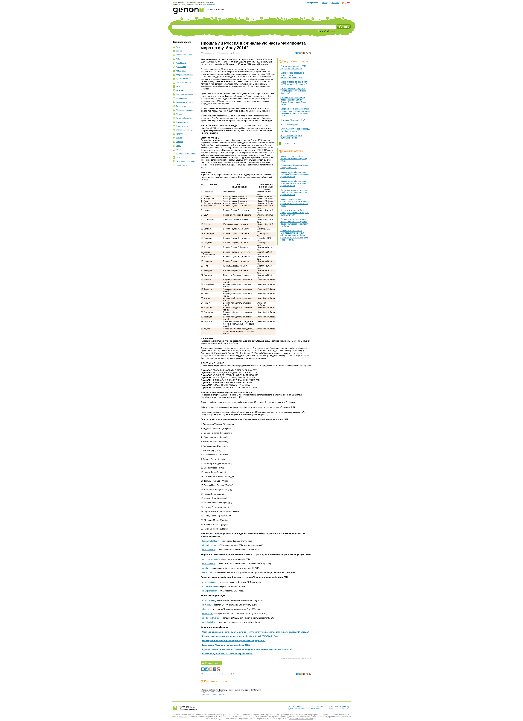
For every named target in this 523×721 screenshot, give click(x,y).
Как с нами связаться (338, 709)
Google (203, 694)
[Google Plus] (310, 53)
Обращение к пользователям (301, 719)
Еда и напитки (182, 78)
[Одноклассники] (301, 53)
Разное (179, 138)
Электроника (181, 165)
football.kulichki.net (210, 541)
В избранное (223, 53)
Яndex (208, 694)
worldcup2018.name (211, 559)
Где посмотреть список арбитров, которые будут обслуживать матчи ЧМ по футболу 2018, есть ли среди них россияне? (294, 235)
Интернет (180, 90)
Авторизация (312, 3)
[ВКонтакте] (295, 53)
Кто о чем (315, 709)
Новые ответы (182, 126)
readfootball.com (209, 572)
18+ (348, 3)
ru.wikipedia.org (209, 582)
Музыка (179, 114)
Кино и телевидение (184, 94)
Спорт (178, 150)
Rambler (214, 694)
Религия (179, 142)
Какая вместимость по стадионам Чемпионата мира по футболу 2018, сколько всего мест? (295, 202)
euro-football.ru (208, 549)
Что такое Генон (294, 706)
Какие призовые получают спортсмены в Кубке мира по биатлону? (294, 90)
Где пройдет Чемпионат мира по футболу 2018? (294, 166)
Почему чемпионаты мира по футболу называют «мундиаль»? (233, 640)
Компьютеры (181, 98)
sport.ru (205, 568)
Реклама (335, 3)
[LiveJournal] (307, 53)
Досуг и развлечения (184, 75)
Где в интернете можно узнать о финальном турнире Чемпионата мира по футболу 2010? (247, 649)
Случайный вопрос (327, 31)
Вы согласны (316, 706)
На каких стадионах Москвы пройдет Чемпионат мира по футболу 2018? (293, 192)
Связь (178, 146)
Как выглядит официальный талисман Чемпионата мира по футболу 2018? (294, 183)
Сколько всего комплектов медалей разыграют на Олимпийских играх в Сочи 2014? (293, 101)
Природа (179, 134)
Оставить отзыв (211, 663)
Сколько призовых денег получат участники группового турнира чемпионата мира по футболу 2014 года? (255, 632)
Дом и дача (181, 71)
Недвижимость (182, 122)
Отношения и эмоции (184, 130)
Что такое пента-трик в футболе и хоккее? (291, 136)
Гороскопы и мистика (184, 55)
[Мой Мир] (304, 53)
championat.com (209, 545)
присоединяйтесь (209, 4)
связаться (183, 717)
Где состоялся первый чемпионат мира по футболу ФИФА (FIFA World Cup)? (240, 636)
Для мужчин (181, 67)
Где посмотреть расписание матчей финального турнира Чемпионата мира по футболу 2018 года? (294, 222)
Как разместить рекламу (339, 706)
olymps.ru (206, 605)
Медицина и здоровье (185, 110)
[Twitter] (298, 53)
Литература (181, 106)
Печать (235, 53)
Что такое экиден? (289, 124)
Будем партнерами (296, 709)
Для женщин (181, 63)
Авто (178, 47)
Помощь (325, 3)
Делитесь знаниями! (215, 9)
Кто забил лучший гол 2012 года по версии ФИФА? (293, 67)
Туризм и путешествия (185, 154)
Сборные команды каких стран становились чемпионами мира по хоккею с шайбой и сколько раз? (295, 112)
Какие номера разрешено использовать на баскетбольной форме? (292, 75)
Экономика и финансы (185, 161)
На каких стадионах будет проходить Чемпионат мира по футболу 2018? (294, 212)
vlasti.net (206, 609)
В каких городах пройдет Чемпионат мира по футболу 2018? (293, 158)
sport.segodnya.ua (210, 618)
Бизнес (179, 51)
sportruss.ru (207, 613)
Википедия (221, 694)
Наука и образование (184, 118)
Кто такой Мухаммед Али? (292, 120)
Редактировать (208, 53)
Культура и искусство (185, 102)
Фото (178, 157)
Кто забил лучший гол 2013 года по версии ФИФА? (227, 653)
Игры (178, 86)
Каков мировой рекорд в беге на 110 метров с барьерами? (294, 83)
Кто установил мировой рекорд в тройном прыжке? (295, 130)
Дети (178, 59)
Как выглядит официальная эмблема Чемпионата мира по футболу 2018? (294, 174)
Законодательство (183, 82)
